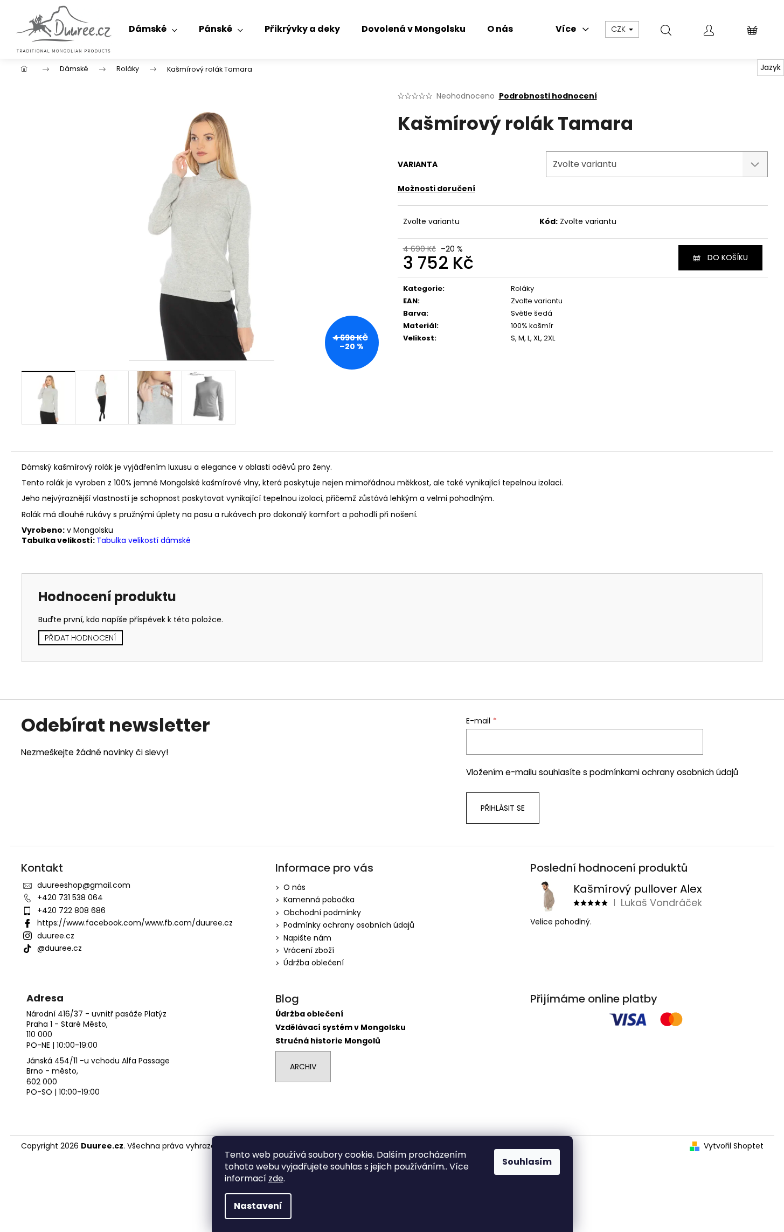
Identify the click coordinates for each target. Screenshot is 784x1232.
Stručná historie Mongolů (327, 1041)
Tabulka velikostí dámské (143, 540)
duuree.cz (55, 935)
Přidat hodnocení (80, 637)
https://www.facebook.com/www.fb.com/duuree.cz (135, 922)
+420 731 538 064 (70, 897)
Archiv (303, 1066)
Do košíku (727, 257)
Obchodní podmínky (322, 912)
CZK (619, 29)
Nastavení (258, 1206)
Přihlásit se (503, 808)
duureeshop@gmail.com (83, 885)
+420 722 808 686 (71, 910)
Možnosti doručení (436, 188)
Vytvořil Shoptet (734, 1146)
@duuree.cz (59, 948)
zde (275, 1178)
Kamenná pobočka (319, 899)
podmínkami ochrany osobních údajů (663, 772)
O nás (294, 887)
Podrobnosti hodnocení (548, 96)
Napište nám (307, 937)
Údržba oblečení (313, 962)
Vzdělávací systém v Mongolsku (340, 1028)
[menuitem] (153, 29)
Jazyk (770, 67)
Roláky (522, 288)
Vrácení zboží (308, 950)
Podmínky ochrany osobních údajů (348, 925)
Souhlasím (527, 1162)
